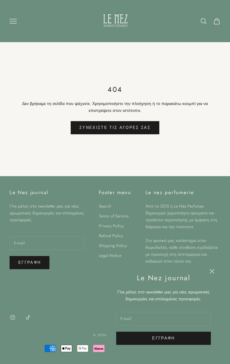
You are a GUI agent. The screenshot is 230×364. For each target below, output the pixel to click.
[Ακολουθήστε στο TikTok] (28, 317)
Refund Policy (111, 236)
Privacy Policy (111, 226)
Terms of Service (113, 216)
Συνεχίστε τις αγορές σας (115, 127)
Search (105, 206)
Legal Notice (110, 255)
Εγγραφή (163, 338)
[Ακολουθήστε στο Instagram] (13, 317)
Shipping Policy (113, 246)
